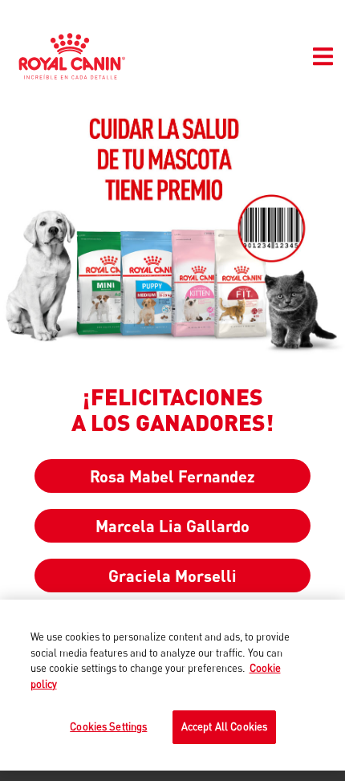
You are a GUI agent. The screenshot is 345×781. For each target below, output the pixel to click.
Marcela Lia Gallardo (172, 525)
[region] (172, 685)
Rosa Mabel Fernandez (172, 476)
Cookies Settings (108, 726)
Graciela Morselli (172, 575)
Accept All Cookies (224, 726)
